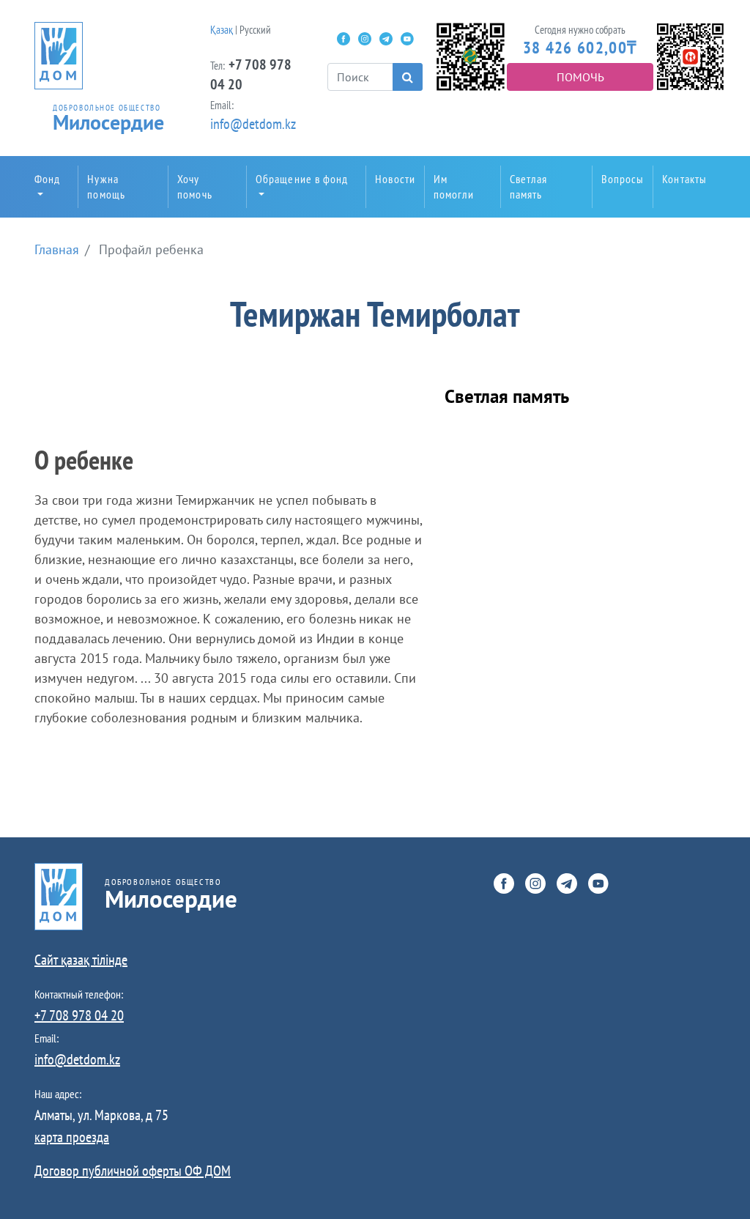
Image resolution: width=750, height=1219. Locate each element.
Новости (395, 178)
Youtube (407, 38)
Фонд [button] (47, 178)
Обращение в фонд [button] (302, 178)
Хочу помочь (194, 186)
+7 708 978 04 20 (79, 1015)
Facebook (343, 38)
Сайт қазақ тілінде (80, 959)
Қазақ (221, 30)
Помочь (580, 77)
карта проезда (71, 1136)
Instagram (364, 38)
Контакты (684, 178)
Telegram (386, 38)
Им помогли (454, 186)
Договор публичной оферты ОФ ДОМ (132, 1170)
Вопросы (623, 178)
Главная (56, 249)
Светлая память (529, 186)
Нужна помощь (106, 186)
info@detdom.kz (253, 123)
